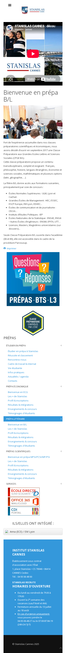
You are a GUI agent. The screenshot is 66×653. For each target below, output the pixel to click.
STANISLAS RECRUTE (24, 582)
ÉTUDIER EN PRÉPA (16, 345)
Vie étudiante (15, 368)
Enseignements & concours (22, 409)
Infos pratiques (16, 372)
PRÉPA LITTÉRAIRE (15, 418)
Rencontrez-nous (17, 359)
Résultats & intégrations (20, 404)
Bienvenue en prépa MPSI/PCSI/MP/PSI (29, 457)
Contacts (12, 380)
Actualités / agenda (18, 376)
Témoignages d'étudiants (21, 413)
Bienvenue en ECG (18, 392)
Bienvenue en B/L (17, 424)
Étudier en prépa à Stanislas (23, 351)
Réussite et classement (20, 355)
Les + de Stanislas (17, 396)
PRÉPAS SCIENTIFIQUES (18, 451)
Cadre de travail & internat (22, 363)
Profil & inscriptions (18, 400)
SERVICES (11, 483)
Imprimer (11, 248)
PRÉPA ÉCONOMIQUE (17, 386)
